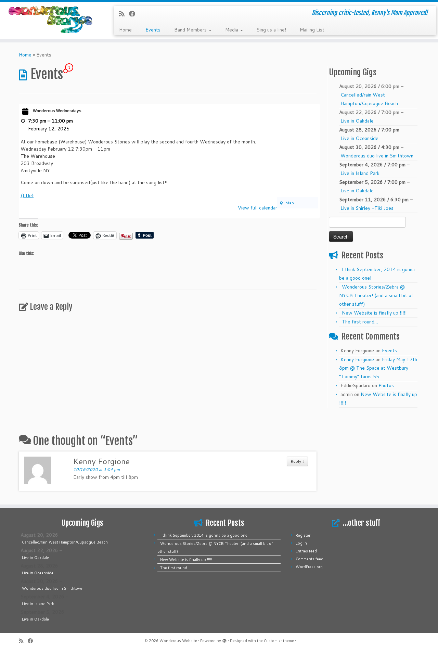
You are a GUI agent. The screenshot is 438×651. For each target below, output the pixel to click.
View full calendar (257, 207)
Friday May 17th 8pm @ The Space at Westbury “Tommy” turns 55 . (378, 368)
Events (152, 29)
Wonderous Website (178, 640)
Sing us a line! (271, 29)
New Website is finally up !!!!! (374, 312)
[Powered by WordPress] (224, 639)
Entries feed (306, 551)
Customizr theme (279, 640)
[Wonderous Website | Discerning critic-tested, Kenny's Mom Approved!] (50, 19)
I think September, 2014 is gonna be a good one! (204, 535)
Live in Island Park (359, 173)
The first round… (360, 321)
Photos (386, 385)
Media (232, 29)
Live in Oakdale (357, 120)
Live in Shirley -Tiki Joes (367, 208)
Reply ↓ (297, 461)
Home (125, 29)
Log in (301, 543)
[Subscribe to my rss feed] (124, 13)
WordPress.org (309, 567)
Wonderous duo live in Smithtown (376, 155)
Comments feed (309, 559)
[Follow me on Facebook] (134, 13)
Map (286, 203)
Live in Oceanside (359, 138)
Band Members (191, 29)
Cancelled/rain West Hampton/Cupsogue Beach (369, 99)
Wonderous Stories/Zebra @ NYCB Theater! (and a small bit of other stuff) (376, 295)
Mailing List (312, 29)
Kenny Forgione (357, 359)
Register (303, 535)
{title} (27, 195)
